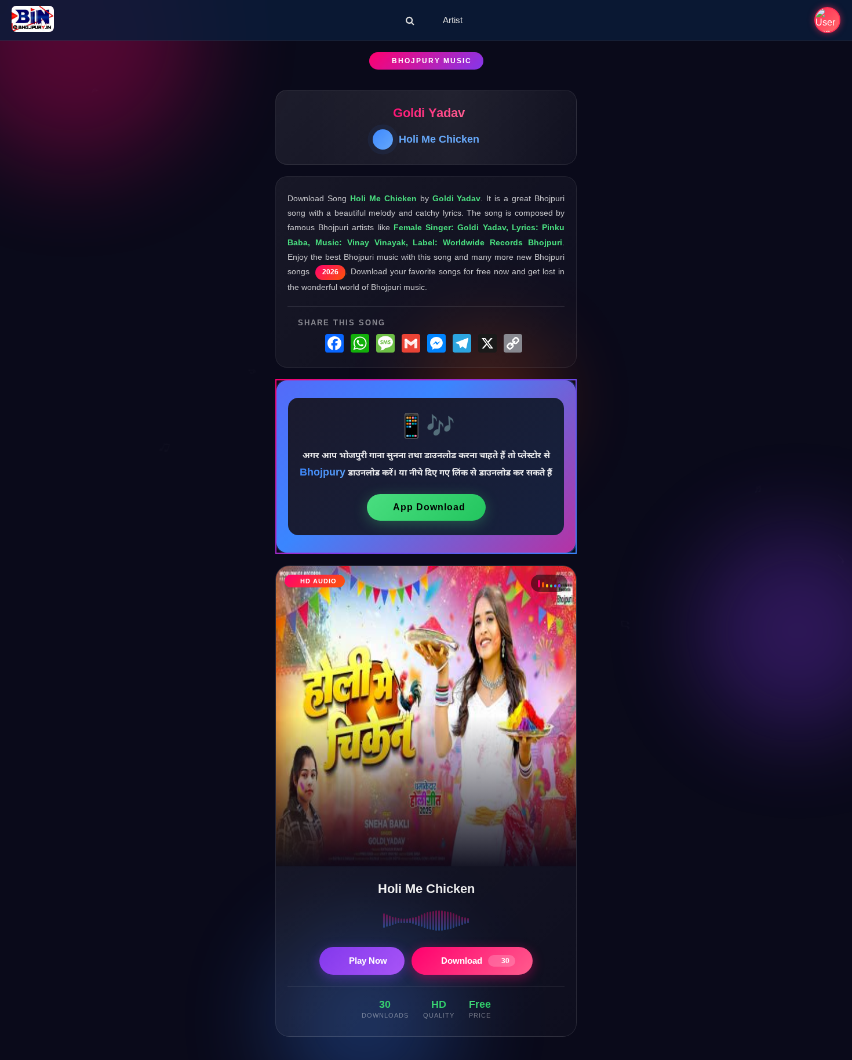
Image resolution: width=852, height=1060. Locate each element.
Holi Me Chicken (439, 139)
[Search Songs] (410, 20)
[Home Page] (33, 20)
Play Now (368, 960)
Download (475, 960)
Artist (453, 20)
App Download (429, 507)
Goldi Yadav (429, 113)
